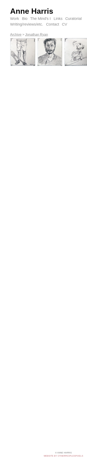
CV (64, 24)
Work (14, 18)
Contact (52, 24)
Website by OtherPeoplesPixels (63, 456)
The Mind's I (40, 18)
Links (58, 18)
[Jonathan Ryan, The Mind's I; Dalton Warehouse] (22, 52)
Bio (24, 18)
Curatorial (73, 18)
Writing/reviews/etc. (26, 24)
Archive (16, 34)
